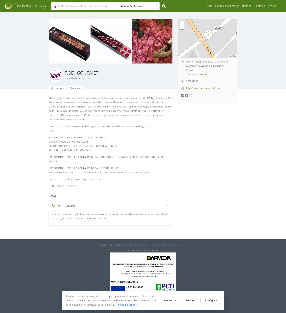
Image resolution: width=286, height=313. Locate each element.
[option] (69, 41)
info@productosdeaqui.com (167, 244)
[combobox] (139, 6)
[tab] (111, 205)
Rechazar (191, 300)
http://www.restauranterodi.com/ (203, 88)
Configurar (211, 300)
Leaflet (232, 56)
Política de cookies (127, 304)
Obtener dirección (196, 74)
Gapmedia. (138, 250)
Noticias (246, 5)
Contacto (259, 5)
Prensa (272, 5)
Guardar (76, 88)
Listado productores (227, 5)
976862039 (192, 81)
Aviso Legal (140, 244)
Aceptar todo (170, 300)
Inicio (209, 5)
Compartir (58, 88)
